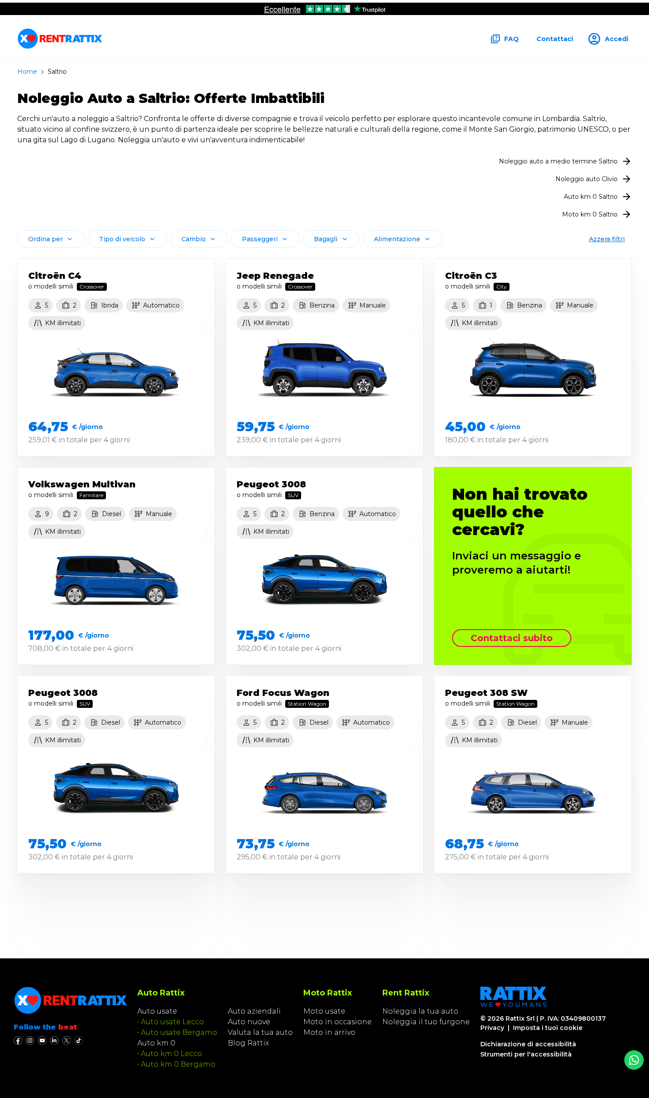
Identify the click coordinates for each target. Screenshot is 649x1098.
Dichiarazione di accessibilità (528, 1044)
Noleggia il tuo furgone (426, 1022)
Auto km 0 (156, 1043)
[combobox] (50, 239)
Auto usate (157, 1011)
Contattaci (554, 39)
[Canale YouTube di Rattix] (42, 1040)
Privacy (492, 1028)
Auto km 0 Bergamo (178, 1064)
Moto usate (324, 1011)
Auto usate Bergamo (179, 1032)
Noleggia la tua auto (420, 1011)
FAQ (511, 39)
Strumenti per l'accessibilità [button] (526, 1054)
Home (27, 72)
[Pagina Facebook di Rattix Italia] (18, 1040)
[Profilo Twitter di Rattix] (66, 1040)
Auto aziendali (254, 1011)
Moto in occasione (337, 1022)
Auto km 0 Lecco (171, 1053)
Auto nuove (249, 1022)
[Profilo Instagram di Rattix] (30, 1040)
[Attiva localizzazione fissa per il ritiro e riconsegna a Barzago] (634, 1060)
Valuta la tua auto (260, 1032)
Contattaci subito (512, 638)
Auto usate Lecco (172, 1022)
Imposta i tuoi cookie (547, 1028)
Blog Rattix (248, 1043)
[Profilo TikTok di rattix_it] (78, 1040)
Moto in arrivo (329, 1032)
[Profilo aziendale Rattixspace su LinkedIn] (54, 1040)
